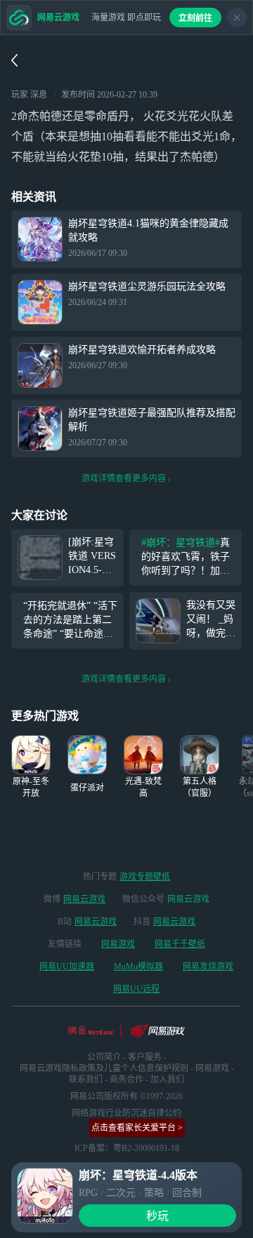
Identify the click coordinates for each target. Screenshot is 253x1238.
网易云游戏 (84, 899)
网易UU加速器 (66, 966)
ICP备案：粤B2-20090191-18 (126, 1148)
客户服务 (145, 1057)
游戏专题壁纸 (144, 877)
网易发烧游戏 (208, 966)
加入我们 (167, 1079)
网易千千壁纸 (180, 944)
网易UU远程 (136, 989)
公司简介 (104, 1057)
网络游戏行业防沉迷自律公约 (126, 1113)
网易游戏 (118, 944)
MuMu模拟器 (138, 966)
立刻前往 (195, 18)
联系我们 (86, 1079)
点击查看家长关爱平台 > (137, 1128)
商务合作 (126, 1079)
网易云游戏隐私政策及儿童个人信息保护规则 (104, 1068)
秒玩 (157, 1216)
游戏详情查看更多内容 (124, 478)
